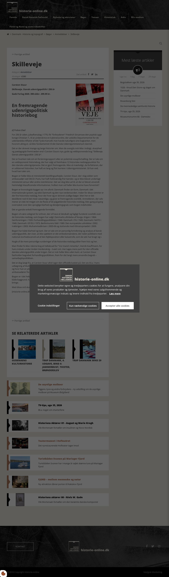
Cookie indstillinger (49, 305)
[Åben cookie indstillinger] (3, 573)
